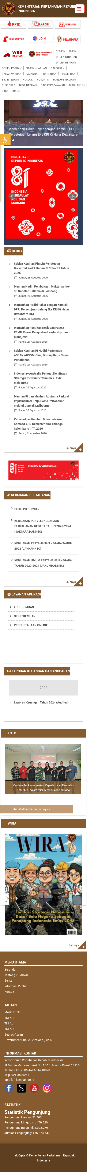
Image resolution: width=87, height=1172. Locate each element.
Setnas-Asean (13, 1034)
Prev (9, 122)
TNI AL (8, 1023)
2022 (43, 687)
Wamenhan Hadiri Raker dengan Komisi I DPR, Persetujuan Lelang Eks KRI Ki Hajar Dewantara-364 (43, 134)
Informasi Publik (15, 986)
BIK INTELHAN (10, 78)
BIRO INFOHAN (28, 84)
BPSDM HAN (68, 73)
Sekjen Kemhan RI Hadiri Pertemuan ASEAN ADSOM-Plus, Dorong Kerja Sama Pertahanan (41, 357)
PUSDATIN (43, 78)
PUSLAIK (28, 78)
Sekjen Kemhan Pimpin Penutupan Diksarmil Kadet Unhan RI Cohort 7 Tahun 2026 (41, 270)
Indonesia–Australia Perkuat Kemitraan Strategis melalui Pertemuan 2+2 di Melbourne (40, 380)
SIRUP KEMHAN (24, 616)
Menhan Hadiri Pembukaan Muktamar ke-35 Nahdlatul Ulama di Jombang (42, 291)
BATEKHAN (50, 73)
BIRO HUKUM (77, 84)
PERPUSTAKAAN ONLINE (31, 625)
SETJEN (60, 50)
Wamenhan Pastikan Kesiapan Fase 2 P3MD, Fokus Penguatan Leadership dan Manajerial (41, 334)
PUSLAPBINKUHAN (64, 78)
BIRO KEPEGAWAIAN (53, 84)
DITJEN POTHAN (12, 67)
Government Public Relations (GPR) (28, 1040)
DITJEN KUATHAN (36, 67)
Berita (8, 980)
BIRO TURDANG (11, 90)
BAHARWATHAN (12, 73)
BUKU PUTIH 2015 (26, 509)
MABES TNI (12, 1012)
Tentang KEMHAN (16, 975)
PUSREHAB (8, 84)
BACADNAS (32, 73)
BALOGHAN (57, 67)
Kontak (9, 992)
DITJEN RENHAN (66, 61)
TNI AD (9, 1018)
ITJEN (72, 50)
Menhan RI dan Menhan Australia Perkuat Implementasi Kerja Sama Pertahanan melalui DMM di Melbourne (41, 403)
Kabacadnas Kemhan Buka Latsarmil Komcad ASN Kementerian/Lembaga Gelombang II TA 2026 (38, 426)
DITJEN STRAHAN (66, 56)
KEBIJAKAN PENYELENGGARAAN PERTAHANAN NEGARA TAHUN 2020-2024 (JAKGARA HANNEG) (42, 526)
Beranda (10, 969)
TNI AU (9, 1029)
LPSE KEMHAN (24, 607)
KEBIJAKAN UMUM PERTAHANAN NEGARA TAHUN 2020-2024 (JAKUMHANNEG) (43, 563)
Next (77, 122)
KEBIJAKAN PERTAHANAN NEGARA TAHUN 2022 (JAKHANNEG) (43, 545)
